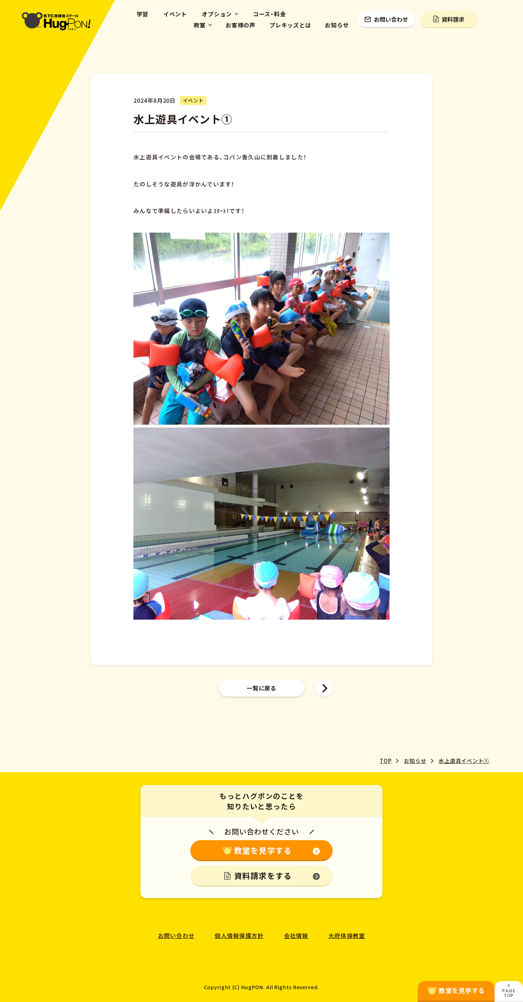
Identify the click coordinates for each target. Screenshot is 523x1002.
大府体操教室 (346, 935)
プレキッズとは (290, 25)
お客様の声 (240, 25)
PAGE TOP (508, 993)
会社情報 (296, 935)
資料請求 (453, 19)
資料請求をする (263, 875)
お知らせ (337, 25)
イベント (175, 14)
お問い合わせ (391, 19)
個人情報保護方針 (239, 935)
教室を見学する (263, 850)
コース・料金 (269, 14)
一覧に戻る (261, 688)
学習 (143, 14)
